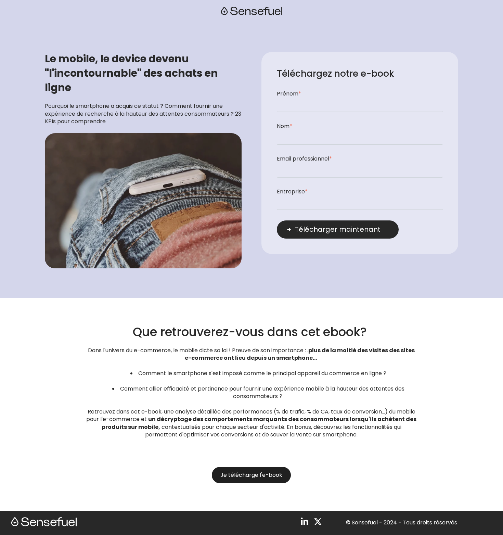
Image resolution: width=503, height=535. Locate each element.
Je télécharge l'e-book (251, 475)
